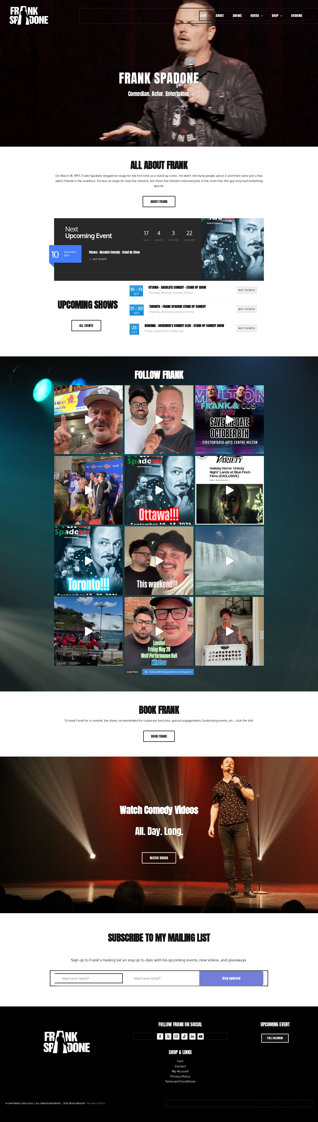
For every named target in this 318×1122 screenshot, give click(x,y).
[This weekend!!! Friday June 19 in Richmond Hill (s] (159, 560)
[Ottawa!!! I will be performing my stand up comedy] (159, 490)
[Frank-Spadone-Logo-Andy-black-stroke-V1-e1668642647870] (29, 4)
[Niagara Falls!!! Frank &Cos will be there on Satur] (88, 631)
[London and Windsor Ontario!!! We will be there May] (159, 631)
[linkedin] (192, 1036)
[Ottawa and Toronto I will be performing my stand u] (88, 419)
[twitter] (168, 1036)
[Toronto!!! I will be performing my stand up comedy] (88, 560)
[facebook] (160, 1036)
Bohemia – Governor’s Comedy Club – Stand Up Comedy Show (184, 325)
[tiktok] (184, 1036)
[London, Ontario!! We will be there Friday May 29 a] (229, 631)
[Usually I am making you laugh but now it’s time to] (229, 490)
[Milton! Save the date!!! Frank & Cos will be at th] (229, 419)
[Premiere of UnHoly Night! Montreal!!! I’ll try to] (88, 490)
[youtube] (200, 1036)
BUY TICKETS (100, 259)
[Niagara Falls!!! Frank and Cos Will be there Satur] (229, 560)
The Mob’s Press (95, 1103)
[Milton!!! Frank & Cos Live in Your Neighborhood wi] (159, 419)
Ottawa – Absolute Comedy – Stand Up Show (177, 287)
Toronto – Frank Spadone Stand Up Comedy (177, 306)
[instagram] (176, 1036)
